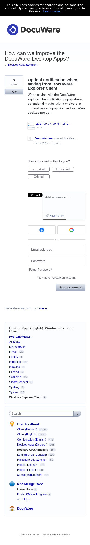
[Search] (77, 413)
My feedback (17, 346)
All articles (23, 499)
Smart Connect (18, 382)
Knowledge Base (30, 484)
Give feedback (28, 424)
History (13, 357)
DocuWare (25, 508)
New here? (56, 277)
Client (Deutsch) (27, 429)
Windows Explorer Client (25, 397)
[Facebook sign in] (42, 229)
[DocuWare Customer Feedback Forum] (33, 29)
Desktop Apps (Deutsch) (32, 444)
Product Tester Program (32, 494)
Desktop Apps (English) (26, 328)
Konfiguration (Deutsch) (32, 454)
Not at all (41, 169)
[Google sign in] (71, 229)
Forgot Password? (40, 269)
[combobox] (42, 413)
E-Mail (13, 351)
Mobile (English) (27, 470)
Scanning (15, 377)
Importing (15, 362)
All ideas (14, 341)
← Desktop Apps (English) (21, 64)
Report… (57, 143)
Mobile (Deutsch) (28, 464)
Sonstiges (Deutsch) (30, 475)
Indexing (14, 367)
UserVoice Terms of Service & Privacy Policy (45, 534)
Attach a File (57, 215)
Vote (14, 91)
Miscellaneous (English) (32, 459)
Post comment (70, 287)
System (13, 392)
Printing (14, 372)
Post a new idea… (21, 336)
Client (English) (27, 434)
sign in (43, 308)
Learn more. (52, 11)
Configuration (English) (32, 439)
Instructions (25, 489)
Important (65, 169)
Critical (42, 177)
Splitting (14, 387)
